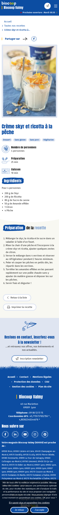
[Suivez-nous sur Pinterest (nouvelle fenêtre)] (44, 434)
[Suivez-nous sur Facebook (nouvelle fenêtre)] (5, 434)
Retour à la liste (18, 297)
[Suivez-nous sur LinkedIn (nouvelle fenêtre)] (15, 434)
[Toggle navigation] (55, 7)
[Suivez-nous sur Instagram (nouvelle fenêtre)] (35, 434)
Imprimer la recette (21, 307)
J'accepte (39, 510)
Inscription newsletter (31, 358)
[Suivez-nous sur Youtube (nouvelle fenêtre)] (25, 434)
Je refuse (19, 510)
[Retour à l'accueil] (9, 3)
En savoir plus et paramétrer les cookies (29, 503)
